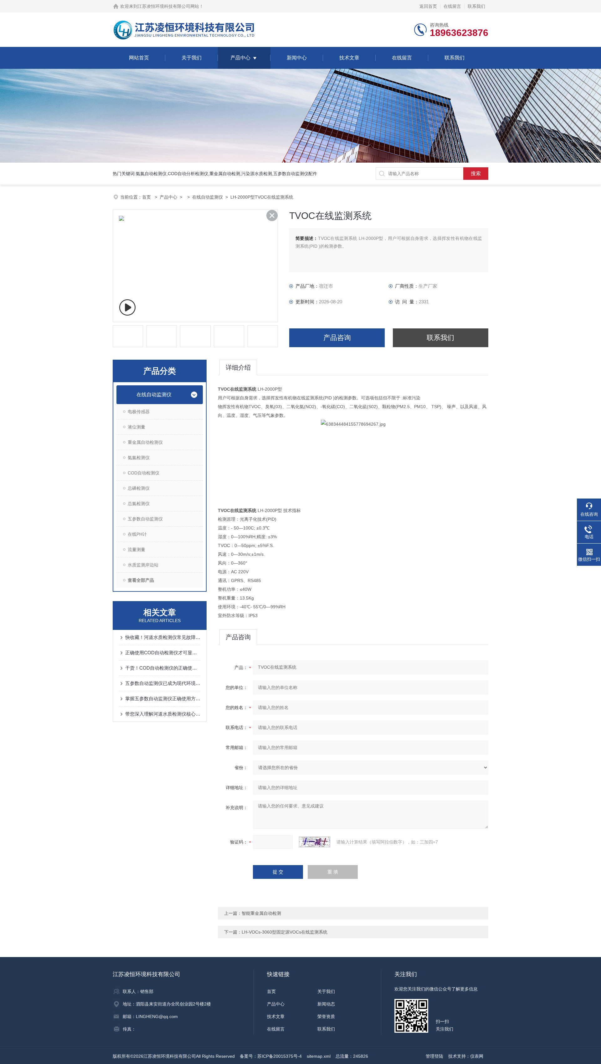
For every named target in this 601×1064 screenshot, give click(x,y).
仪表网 (476, 1056)
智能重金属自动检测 (261, 913)
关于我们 (192, 57)
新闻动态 (326, 1003)
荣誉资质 (326, 1016)
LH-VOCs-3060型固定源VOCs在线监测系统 (284, 932)
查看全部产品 (141, 580)
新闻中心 (297, 57)
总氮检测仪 (139, 503)
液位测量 (136, 426)
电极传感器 (139, 411)
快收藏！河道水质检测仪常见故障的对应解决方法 (162, 637)
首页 (147, 197)
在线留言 (452, 6)
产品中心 (240, 57)
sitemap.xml (319, 1056)
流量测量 (136, 549)
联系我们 (476, 6)
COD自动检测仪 (143, 472)
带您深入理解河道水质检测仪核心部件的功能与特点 (162, 714)
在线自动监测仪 (207, 197)
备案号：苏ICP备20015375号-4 (271, 1056)
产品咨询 (337, 338)
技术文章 (349, 57)
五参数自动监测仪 (145, 518)
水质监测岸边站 (143, 564)
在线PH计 (137, 534)
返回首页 (428, 6)
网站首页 (139, 57)
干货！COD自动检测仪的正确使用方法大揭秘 (162, 668)
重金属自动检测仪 (145, 442)
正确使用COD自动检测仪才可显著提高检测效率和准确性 (162, 652)
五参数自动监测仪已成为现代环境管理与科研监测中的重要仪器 (162, 683)
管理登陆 (434, 1056)
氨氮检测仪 (139, 457)
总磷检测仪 (139, 488)
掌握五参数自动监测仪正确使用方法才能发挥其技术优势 (162, 698)
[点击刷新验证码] (314, 842)
